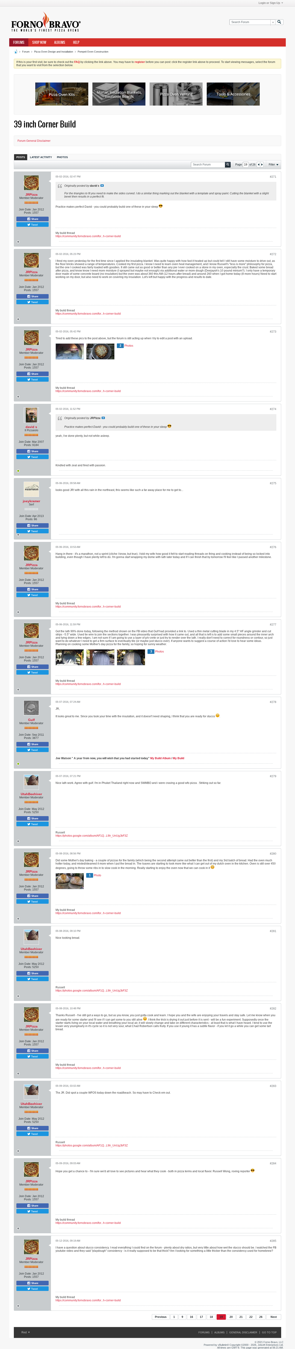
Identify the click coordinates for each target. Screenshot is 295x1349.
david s (31, 427)
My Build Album (160, 758)
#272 (273, 254)
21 (241, 1317)
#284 (273, 1163)
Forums (18, 42)
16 (191, 1317)
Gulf (31, 720)
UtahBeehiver (31, 794)
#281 (273, 931)
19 (221, 1317)
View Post (102, 185)
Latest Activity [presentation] (41, 157)
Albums (59, 42)
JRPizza (31, 194)
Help (76, 42)
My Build (178, 758)
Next (274, 1317)
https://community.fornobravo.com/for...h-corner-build (88, 236)
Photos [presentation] (62, 157)
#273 (273, 331)
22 (251, 1317)
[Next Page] (261, 164)
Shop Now (39, 42)
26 (261, 1317)
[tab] (20, 157)
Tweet (34, 224)
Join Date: (25, 209)
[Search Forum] (279, 22)
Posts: (28, 212)
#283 (273, 1086)
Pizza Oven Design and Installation (53, 51)
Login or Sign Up (269, 3)
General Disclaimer (243, 1332)
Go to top (269, 1332)
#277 (273, 624)
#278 (273, 702)
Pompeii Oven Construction (93, 51)
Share (34, 219)
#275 (273, 483)
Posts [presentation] (20, 157)
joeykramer (31, 501)
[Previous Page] (258, 164)
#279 (273, 776)
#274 (273, 409)
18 (211, 1317)
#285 (273, 1241)
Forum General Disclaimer (34, 140)
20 (231, 1317)
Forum (26, 51)
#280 (273, 853)
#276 (273, 547)
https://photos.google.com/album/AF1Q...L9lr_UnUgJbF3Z (92, 835)
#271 (273, 176)
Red (24, 1332)
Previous (161, 1317)
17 (201, 1317)
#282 (273, 1008)
